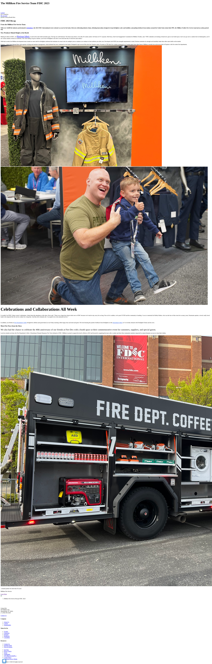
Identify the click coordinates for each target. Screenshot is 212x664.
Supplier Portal (8, 645)
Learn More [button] (4, 594)
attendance (30, 28)
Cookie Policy (7, 657)
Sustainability (7, 625)
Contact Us (4, 615)
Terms (5, 653)
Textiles (6, 631)
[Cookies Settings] (4, 661)
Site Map (6, 650)
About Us (6, 622)
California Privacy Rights (10, 659)
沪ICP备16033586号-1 (10, 656)
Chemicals (6, 633)
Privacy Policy (8, 651)
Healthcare (7, 636)
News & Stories (8, 647)
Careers (6, 623)
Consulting (7, 637)
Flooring (6, 634)
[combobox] (106, 14)
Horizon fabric (23, 36)
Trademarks (7, 654)
